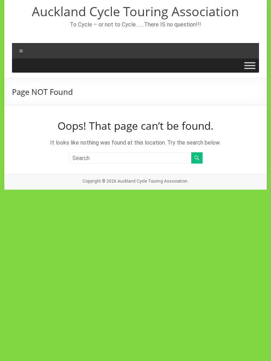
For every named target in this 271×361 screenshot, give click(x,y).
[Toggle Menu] (249, 65)
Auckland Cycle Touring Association (135, 11)
